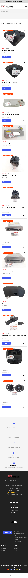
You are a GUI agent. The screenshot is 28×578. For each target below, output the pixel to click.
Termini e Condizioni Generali (20, 537)
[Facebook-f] (12, 522)
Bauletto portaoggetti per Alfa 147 (9, 303)
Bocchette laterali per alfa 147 (9, 401)
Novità (15, 554)
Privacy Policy (17, 531)
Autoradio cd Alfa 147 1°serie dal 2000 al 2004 (12, 271)
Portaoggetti (4, 305)
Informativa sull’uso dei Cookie (19, 534)
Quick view (23, 57)
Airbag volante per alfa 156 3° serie (10, 82)
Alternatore (4, 177)
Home (9, 16)
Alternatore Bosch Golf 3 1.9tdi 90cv (10, 175)
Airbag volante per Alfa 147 (8, 50)
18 (20, 413)
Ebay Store (3, 548)
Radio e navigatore (6, 242)
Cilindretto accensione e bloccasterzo (9, 338)
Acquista (7, 56)
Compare (25, 57)
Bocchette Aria (5, 370)
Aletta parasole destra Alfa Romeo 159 (10, 114)
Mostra (23, 25)
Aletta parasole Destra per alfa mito (10, 143)
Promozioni (16, 556)
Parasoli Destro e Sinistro (7, 116)
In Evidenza (16, 552)
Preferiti (16, 558)
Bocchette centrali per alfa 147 (9, 369)
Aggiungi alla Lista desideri (24, 30)
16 (16, 413)
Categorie (16, 548)
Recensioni (3, 552)
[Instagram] (15, 522)
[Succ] (24, 413)
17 (18, 413)
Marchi (15, 550)
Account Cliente (17, 541)
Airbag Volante (5, 52)
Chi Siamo (3, 550)
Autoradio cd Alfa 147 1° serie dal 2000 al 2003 (12, 241)
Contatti (16, 539)
